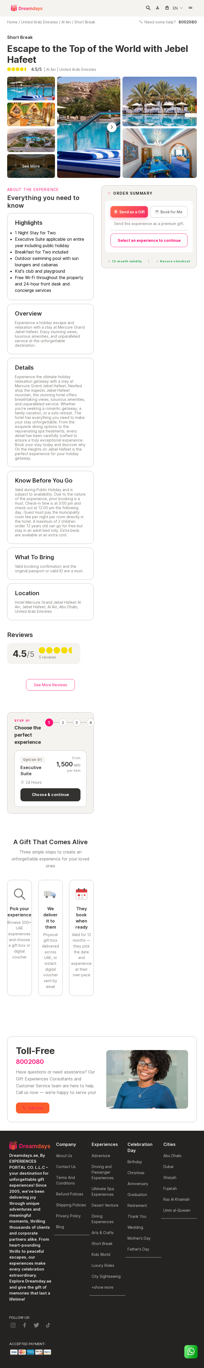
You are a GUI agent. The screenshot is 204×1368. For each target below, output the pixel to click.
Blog (60, 1226)
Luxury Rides (103, 1265)
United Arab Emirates (39, 22)
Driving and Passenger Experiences (103, 1172)
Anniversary (138, 1183)
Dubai (168, 1166)
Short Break (84, 22)
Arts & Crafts (103, 1232)
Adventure (101, 1155)
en (175, 8)
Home (12, 22)
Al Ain (66, 22)
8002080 (30, 1061)
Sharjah (169, 1177)
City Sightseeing (106, 1276)
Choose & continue (50, 795)
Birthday (135, 1161)
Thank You (137, 1216)
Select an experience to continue (149, 240)
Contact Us (66, 1166)
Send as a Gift (132, 212)
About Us (64, 1155)
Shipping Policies (71, 1205)
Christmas (136, 1172)
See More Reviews (50, 685)
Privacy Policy (68, 1216)
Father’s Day (138, 1249)
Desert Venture (105, 1205)
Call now (35, 1108)
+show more (102, 1287)
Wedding (135, 1227)
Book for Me (171, 212)
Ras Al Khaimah (176, 1199)
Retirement (137, 1205)
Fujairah (170, 1188)
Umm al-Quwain (176, 1210)
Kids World (101, 1254)
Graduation (137, 1194)
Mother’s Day (139, 1238)
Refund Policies (69, 1194)
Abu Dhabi (172, 1155)
